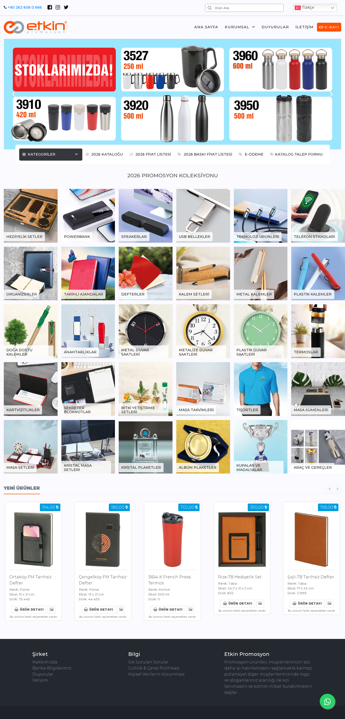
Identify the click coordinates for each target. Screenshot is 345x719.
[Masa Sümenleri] (318, 388)
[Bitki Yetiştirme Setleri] (146, 388)
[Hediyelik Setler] (31, 215)
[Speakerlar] (146, 215)
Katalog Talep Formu (299, 154)
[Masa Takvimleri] (203, 388)
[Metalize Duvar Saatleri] (203, 331)
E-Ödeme (253, 154)
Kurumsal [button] (237, 27)
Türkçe (307, 7)
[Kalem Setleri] (203, 273)
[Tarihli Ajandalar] (88, 273)
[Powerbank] (88, 215)
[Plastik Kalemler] (318, 273)
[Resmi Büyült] (52, 609)
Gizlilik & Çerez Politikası (154, 668)
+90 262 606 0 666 (25, 7)
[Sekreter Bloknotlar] (88, 388)
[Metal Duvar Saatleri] (146, 331)
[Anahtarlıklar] (88, 331)
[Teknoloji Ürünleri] (261, 215)
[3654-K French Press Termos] (172, 535)
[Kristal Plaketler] (146, 446)
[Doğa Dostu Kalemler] (31, 331)
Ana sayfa (206, 27)
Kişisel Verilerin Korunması (156, 674)
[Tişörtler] (261, 388)
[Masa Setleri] (31, 446)
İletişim (304, 27)
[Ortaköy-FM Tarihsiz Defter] (33, 535)
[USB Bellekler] (203, 215)
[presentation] (329, 489)
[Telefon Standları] (318, 215)
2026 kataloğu (106, 154)
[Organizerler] (31, 273)
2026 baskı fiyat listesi (207, 154)
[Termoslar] (318, 331)
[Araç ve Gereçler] (318, 446)
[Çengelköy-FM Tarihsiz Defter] (103, 535)
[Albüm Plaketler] (203, 446)
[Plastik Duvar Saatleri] (261, 331)
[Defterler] (146, 273)
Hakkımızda (44, 662)
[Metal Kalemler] (261, 273)
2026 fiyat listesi (152, 154)
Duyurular (275, 27)
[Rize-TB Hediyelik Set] (242, 535)
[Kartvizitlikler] (31, 388)
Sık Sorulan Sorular (148, 662)
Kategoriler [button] (41, 154)
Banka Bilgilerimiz (51, 668)
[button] (13, 94)
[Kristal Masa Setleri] (88, 446)
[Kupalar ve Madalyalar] (261, 446)
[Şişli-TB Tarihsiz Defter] (311, 535)
